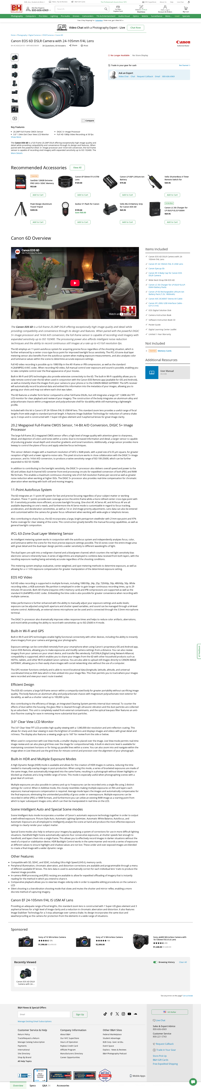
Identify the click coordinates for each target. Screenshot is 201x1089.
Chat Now (135, 27)
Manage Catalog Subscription (31, 1042)
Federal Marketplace (112, 1034)
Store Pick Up (160, 1055)
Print (86, 45)
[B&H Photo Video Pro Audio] (17, 8)
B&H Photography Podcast (115, 1053)
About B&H (65, 1034)
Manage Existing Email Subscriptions (35, 1021)
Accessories (63, 1085)
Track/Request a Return (28, 1038)
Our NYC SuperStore (69, 1038)
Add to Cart (38, 195)
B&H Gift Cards (160, 1059)
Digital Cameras (35, 35)
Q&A (46, 1085)
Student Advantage (111, 1038)
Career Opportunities (70, 1057)
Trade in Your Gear (166, 1049)
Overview (18, 1085)
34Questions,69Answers (54, 45)
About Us (163, 2)
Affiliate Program (68, 1049)
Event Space (108, 1046)
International (24, 1049)
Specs (33, 1085)
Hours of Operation (69, 1042)
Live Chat (180, 2)
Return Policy (24, 1034)
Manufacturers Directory (71, 1053)
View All (77, 167)
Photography (22, 35)
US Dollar (172, 1012)
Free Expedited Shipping (165, 1063)
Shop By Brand (24, 1057)
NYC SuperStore (150, 2)
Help (171, 2)
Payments (22, 1046)
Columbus (99, 20)
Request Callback (165, 1043)
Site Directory (24, 1053)
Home (13, 35)
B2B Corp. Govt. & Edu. (113, 1042)
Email (22, 1014)
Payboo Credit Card (69, 1046)
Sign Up (80, 1014)
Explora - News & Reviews (114, 1049)
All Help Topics (25, 1061)
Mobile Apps (139, 1075)
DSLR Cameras (48, 35)
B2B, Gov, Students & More (33, 2)
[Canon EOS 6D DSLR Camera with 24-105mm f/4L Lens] (61, 88)
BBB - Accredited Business (24, 1076)
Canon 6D (59, 35)
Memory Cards (164, 351)
